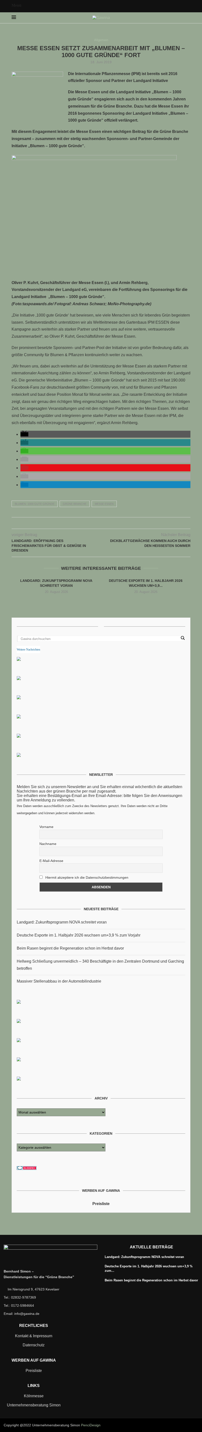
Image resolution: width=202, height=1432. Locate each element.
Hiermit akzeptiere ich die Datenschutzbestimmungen (86, 877)
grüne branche (74, 503)
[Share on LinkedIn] (106, 523)
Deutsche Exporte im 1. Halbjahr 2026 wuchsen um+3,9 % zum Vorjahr (78, 935)
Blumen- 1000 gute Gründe (34, 503)
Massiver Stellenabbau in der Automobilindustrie (59, 981)
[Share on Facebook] (90, 523)
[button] (24, 434)
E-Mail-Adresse (51, 861)
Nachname (47, 844)
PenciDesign (91, 1425)
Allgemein (101, 40)
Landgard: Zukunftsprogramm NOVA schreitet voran (62, 922)
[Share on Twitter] (96, 523)
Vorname (46, 827)
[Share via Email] (111, 523)
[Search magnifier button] (182, 638)
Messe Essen (104, 503)
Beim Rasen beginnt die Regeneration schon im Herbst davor (70, 948)
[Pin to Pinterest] (101, 523)
